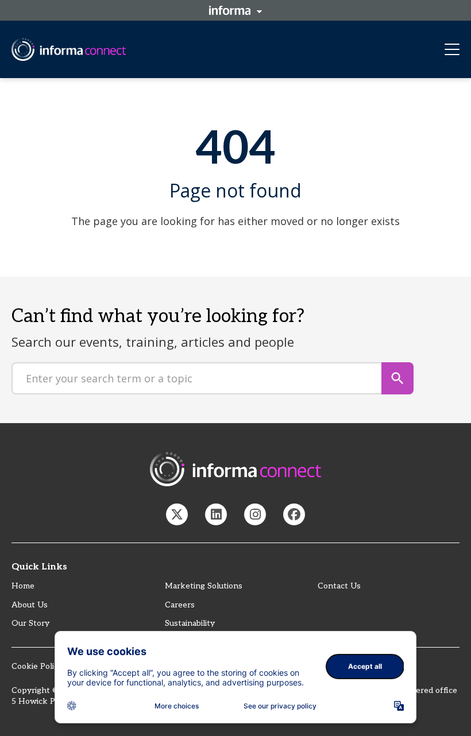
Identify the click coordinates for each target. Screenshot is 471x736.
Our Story (30, 623)
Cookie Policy (37, 666)
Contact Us (339, 586)
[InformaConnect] (177, 514)
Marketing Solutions (203, 586)
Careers (180, 605)
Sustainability (190, 623)
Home (22, 586)
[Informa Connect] (216, 514)
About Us (29, 605)
